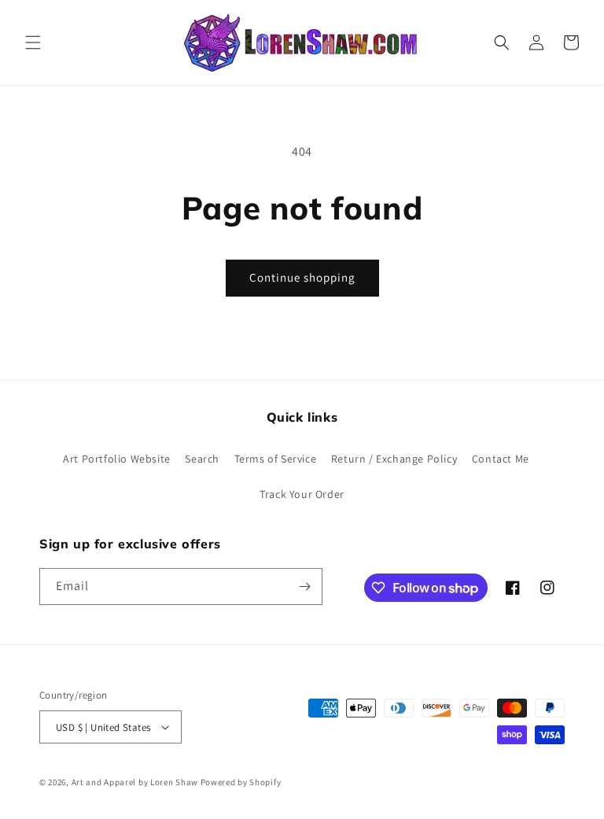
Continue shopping (302, 277)
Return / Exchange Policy (394, 459)
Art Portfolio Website (117, 459)
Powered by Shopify (241, 782)
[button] (33, 42)
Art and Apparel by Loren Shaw (135, 782)
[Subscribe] (304, 586)
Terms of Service (275, 459)
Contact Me (500, 459)
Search (202, 459)
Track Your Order (302, 494)
